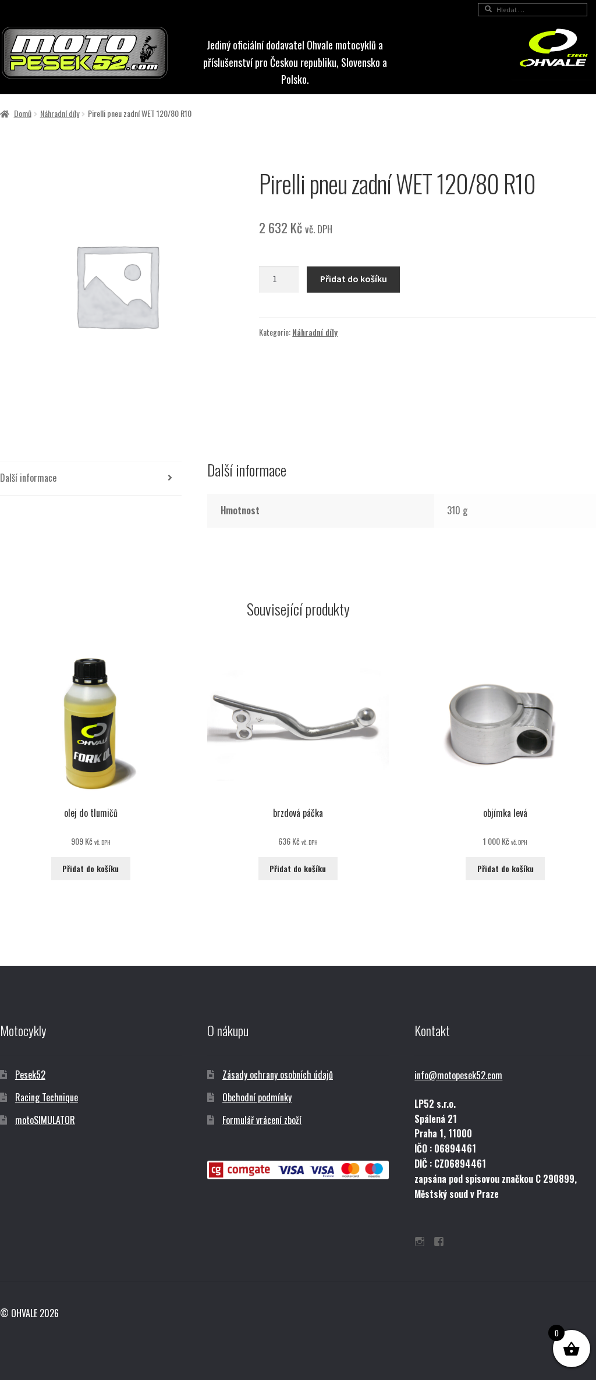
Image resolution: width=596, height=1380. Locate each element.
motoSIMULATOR (45, 1120)
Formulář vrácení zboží (261, 1120)
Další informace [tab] (28, 478)
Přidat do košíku (353, 278)
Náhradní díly (59, 113)
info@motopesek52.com (458, 1075)
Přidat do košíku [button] (90, 868)
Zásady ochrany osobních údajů (277, 1075)
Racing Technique (46, 1097)
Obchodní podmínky (257, 1097)
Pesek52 (30, 1075)
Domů (22, 113)
